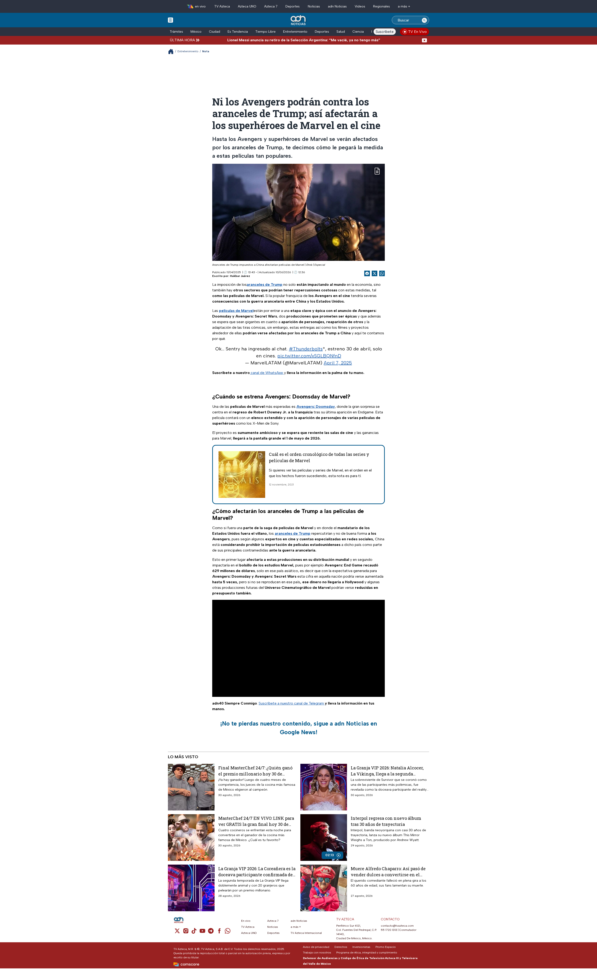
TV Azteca (222, 6)
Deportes (292, 6)
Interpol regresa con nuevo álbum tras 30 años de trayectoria (386, 821)
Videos (360, 6)
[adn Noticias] (299, 20)
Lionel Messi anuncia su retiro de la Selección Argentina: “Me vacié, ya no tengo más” (273, 40)
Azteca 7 (271, 6)
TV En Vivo (417, 31)
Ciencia (358, 32)
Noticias (314, 6)
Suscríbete (385, 31)
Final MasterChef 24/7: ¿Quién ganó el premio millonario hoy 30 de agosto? (255, 770)
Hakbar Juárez (240, 276)
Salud (341, 32)
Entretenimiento (295, 32)
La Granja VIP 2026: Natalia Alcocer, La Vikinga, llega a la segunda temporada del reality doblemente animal (387, 770)
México (196, 32)
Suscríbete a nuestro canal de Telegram (292, 703)
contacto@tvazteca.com (397, 925)
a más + (404, 6)
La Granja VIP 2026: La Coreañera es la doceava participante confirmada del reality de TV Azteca (256, 871)
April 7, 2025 (338, 363)
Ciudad (214, 32)
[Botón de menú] (170, 20)
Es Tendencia (238, 32)
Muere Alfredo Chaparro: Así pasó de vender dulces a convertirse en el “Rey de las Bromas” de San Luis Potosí (388, 871)
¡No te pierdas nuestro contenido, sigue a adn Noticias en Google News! (298, 728)
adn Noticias (337, 6)
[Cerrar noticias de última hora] (424, 40)
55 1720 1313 (389, 930)
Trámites (176, 32)
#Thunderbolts (306, 349)
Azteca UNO (247, 6)
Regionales (381, 6)
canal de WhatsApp (267, 372)
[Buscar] (424, 20)
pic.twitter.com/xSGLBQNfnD (309, 356)
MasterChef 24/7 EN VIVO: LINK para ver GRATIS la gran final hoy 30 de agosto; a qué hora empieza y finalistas (256, 821)
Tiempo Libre (265, 32)
